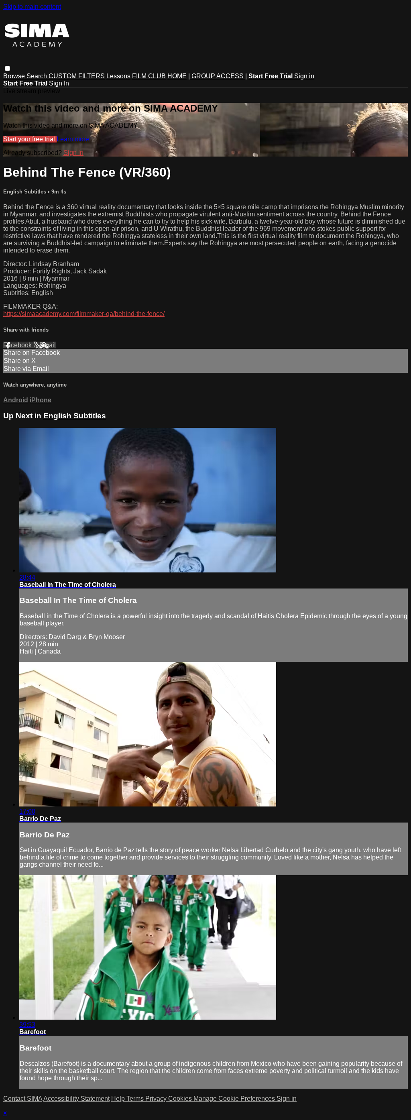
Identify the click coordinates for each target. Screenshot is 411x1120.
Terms (135, 1098)
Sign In (59, 83)
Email (47, 345)
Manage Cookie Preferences (235, 1098)
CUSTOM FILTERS (77, 76)
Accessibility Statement (76, 1098)
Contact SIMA (22, 1098)
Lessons (118, 76)
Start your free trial (30, 139)
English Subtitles (25, 192)
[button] (7, 68)
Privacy (156, 1098)
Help (118, 1098)
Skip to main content (32, 6)
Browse (14, 76)
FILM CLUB (149, 76)
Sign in (304, 76)
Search (37, 76)
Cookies (180, 1098)
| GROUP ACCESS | (217, 76)
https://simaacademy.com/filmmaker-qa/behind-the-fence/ (84, 313)
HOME (177, 76)
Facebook (18, 345)
